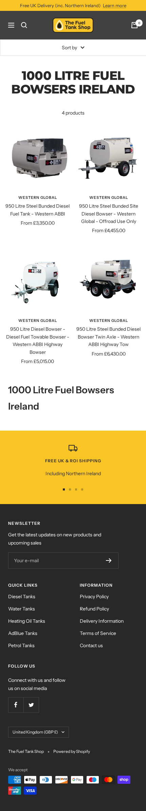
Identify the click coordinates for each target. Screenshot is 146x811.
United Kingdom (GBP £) (35, 732)
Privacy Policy (94, 596)
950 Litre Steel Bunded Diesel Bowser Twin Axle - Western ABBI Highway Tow (108, 336)
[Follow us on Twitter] (31, 704)
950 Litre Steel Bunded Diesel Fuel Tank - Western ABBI (37, 210)
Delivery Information (102, 621)
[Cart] (134, 25)
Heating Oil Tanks (26, 621)
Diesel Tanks (21, 596)
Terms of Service (98, 633)
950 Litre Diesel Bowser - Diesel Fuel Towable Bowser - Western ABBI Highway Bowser (37, 340)
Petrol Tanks (21, 645)
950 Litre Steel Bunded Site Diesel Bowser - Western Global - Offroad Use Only (108, 213)
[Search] (24, 25)
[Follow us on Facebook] (15, 704)
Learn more (114, 5)
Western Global (37, 197)
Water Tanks (21, 609)
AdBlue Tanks (22, 633)
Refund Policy (94, 609)
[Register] (109, 560)
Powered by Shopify (71, 751)
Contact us (91, 645)
